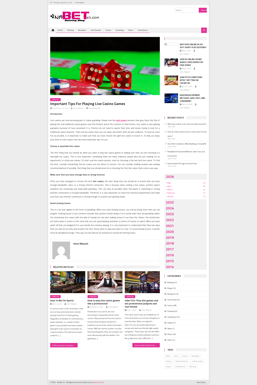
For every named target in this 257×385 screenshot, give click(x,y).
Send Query (80, 2)
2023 (170, 214)
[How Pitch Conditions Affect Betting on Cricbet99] (171, 80)
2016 (170, 255)
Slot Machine (180, 366)
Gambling (120, 30)
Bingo (169, 288)
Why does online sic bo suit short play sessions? (193, 46)
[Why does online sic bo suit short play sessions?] (171, 47)
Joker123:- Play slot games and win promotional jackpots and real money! (141, 303)
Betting (70, 30)
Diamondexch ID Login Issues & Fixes (182, 163)
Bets (168, 355)
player (168, 366)
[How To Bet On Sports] (67, 282)
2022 (170, 219)
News (169, 328)
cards (176, 355)
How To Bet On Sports (62, 300)
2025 (170, 202)
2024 (170, 208)
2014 (170, 266)
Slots (169, 340)
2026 (170, 176)
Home (60, 30)
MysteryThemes (98, 382)
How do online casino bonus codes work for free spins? (191, 62)
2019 (170, 237)
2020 (170, 231)
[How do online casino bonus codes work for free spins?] (171, 62)
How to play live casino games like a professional (104, 302)
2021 (170, 225)
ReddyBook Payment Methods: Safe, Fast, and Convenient (192, 98)
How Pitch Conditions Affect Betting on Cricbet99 (191, 80)
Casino (108, 30)
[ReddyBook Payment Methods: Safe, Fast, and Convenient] (171, 98)
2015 (170, 261)
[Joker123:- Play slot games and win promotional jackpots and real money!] (142, 282)
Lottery (170, 322)
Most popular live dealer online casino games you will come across (66, 345)
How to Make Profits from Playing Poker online (147, 345)
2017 (170, 249)
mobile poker (197, 361)
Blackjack (82, 30)
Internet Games (182, 361)
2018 (170, 243)
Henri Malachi (78, 108)
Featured (171, 311)
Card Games (96, 30)
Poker (130, 30)
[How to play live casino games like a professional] (105, 282)
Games (169, 361)
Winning (192, 366)
